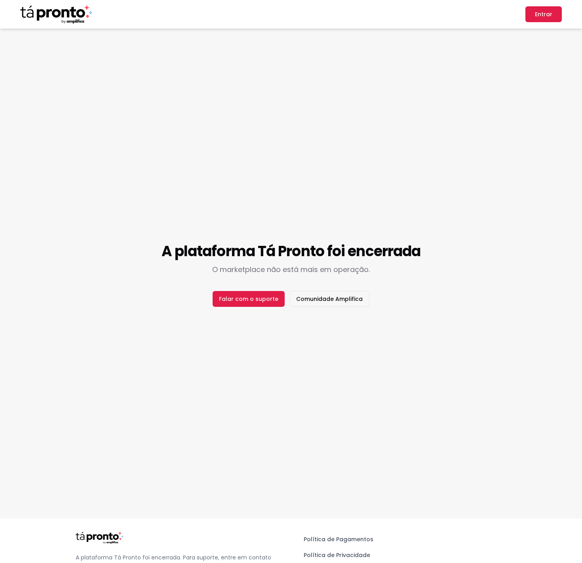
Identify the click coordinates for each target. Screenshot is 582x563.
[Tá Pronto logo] (56, 14)
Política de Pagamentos (338, 539)
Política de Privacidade (337, 555)
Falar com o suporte (248, 299)
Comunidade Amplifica (329, 299)
